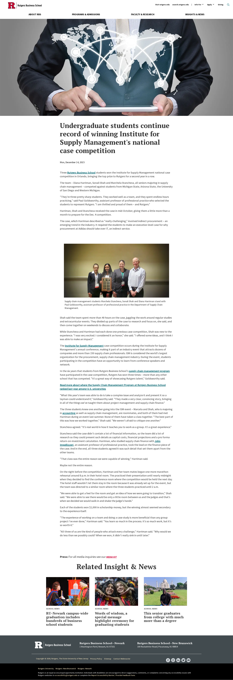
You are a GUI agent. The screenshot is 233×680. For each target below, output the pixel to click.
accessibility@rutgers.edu (66, 675)
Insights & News (194, 14)
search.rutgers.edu (180, 5)
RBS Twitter (183, 657)
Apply (209, 5)
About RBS (35, 14)
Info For (198, 5)
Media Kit (111, 556)
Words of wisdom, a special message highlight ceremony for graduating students (114, 619)
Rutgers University (46, 668)
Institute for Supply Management (84, 345)
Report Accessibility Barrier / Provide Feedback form (113, 675)
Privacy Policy (96, 659)
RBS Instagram (173, 657)
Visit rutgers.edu (162, 5)
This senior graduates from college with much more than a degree (164, 617)
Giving (220, 5)
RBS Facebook (168, 657)
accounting (69, 413)
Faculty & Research (142, 14)
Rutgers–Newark (85, 668)
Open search (228, 4)
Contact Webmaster (121, 659)
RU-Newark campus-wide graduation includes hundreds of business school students (67, 619)
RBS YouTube (188, 657)
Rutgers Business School (81, 172)
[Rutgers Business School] (25, 5)
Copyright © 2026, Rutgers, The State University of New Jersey (62, 658)
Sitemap (107, 659)
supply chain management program (149, 371)
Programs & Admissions (86, 14)
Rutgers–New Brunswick (66, 668)
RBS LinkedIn (178, 657)
